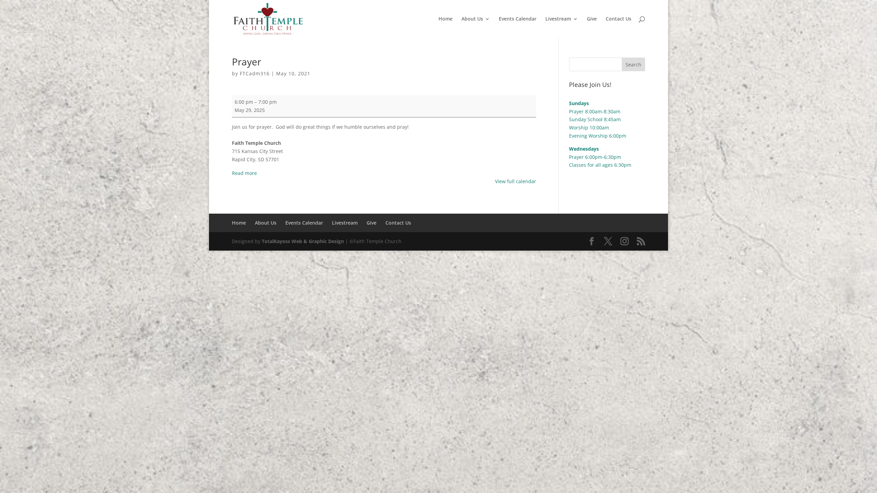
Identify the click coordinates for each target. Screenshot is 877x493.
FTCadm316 (255, 73)
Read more (244, 173)
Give (592, 19)
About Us (472, 19)
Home (445, 19)
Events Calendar (517, 19)
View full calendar (515, 181)
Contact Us (618, 19)
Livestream (558, 19)
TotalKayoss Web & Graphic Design (303, 241)
